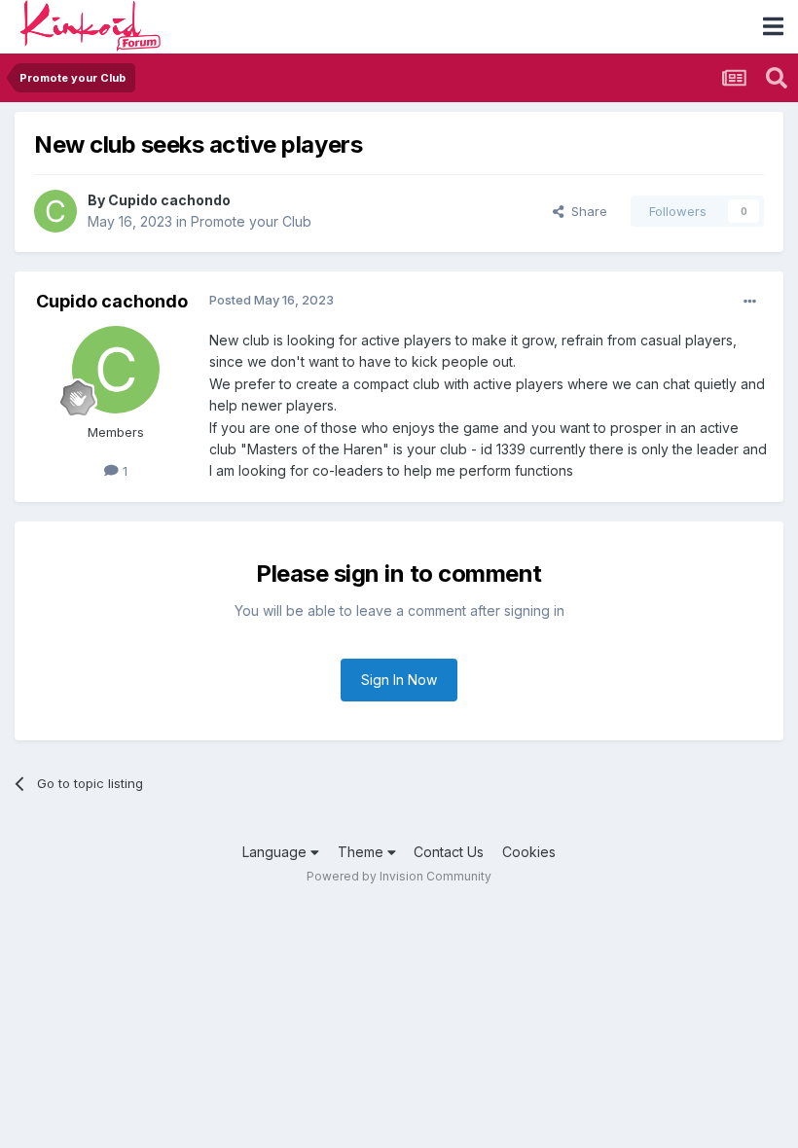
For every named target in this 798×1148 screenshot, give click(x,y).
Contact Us (449, 851)
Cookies (529, 851)
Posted (271, 299)
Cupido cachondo (169, 200)
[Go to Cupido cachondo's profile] (55, 211)
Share (585, 211)
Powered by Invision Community (399, 876)
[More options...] (750, 301)
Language (276, 851)
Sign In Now (399, 679)
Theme (362, 851)
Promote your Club (251, 221)
